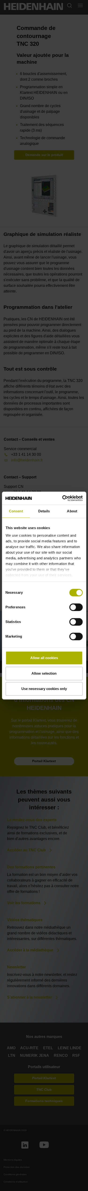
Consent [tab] (16, 511)
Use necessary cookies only (44, 689)
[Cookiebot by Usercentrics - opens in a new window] (63, 498)
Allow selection (44, 673)
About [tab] (72, 511)
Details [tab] (44, 511)
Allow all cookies (44, 658)
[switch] (76, 607)
